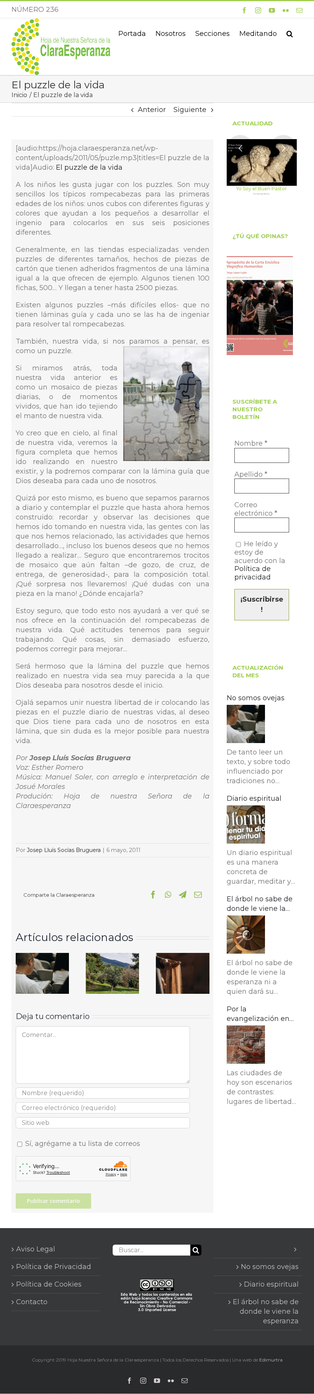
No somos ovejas (256, 698)
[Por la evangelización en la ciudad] (246, 1046)
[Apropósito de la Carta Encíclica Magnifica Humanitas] (260, 305)
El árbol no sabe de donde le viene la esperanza (260, 904)
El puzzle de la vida (89, 167)
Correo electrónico (255, 509)
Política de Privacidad (53, 1267)
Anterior (152, 109)
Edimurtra (271, 1360)
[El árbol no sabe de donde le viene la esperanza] (246, 935)
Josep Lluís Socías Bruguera (64, 850)
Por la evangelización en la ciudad (258, 1014)
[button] (289, 32)
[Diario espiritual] (246, 825)
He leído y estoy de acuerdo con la (259, 560)
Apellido (250, 475)
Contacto (31, 1302)
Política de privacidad (252, 573)
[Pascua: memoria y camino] (112, 957)
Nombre (250, 444)
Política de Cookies (49, 1284)
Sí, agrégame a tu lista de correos (81, 1143)
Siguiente (189, 109)
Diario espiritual (254, 798)
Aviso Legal (35, 1249)
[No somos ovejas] (42, 957)
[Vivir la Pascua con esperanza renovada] (182, 957)
